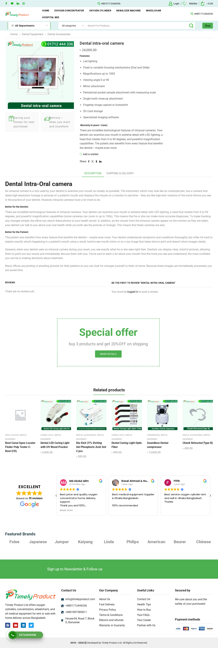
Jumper (39, 541)
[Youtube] (12, 3)
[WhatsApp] (23, 3)
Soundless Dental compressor (157, 445)
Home (45, 10)
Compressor (153, 435)
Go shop (133, 3)
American (133, 541)
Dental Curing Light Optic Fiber (127, 445)
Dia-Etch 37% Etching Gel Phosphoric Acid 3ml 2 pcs (91, 447)
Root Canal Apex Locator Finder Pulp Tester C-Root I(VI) (20, 447)
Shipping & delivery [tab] (120, 173)
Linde (86, 541)
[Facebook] (6, 3)
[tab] (93, 173)
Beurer (157, 541)
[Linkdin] (18, 3)
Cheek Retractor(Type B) (198, 443)
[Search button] (191, 25)
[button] (210, 495)
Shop (207, 25)
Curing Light (47, 435)
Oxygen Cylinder (100, 10)
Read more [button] (60, 510)
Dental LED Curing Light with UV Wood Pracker (55, 445)
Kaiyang (62, 541)
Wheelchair (153, 10)
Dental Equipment (32, 34)
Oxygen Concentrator (69, 10)
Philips (110, 541)
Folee (204, 541)
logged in (132, 291)
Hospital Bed (50, 17)
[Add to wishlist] (17, 416)
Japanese (15, 541)
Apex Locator (12, 435)
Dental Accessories (59, 34)
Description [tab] (92, 173)
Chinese (180, 541)
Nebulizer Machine (128, 10)
